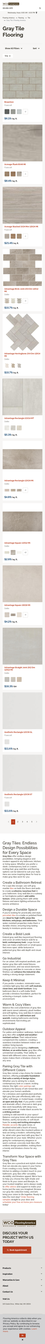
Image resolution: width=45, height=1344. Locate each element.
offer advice (10, 1186)
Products (7, 1268)
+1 (25, 174)
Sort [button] (35, 48)
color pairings (24, 1086)
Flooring (21, 18)
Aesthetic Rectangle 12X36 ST (18, 794)
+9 (25, 490)
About (5, 1286)
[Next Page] (36, 821)
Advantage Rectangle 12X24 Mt (19, 480)
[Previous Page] (8, 821)
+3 (25, 301)
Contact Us (8, 1292)
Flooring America (9, 18)
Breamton (9, 102)
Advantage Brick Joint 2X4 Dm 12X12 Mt (21, 290)
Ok (23, 1335)
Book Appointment (18, 1250)
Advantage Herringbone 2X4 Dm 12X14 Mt (22, 354)
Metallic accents (10, 1125)
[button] (10, 56)
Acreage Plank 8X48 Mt (15, 164)
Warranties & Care (11, 1280)
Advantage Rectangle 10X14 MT (19, 418)
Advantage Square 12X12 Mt (17, 543)
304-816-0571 (8, 8)
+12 (25, 552)
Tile (29, 18)
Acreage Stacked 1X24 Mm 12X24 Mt (21, 226)
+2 (25, 112)
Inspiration (7, 1274)
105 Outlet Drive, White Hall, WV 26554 (17, 1304)
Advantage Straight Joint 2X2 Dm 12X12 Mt (19, 668)
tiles (12, 888)
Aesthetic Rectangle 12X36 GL (18, 732)
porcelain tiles (9, 915)
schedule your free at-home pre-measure (22, 1202)
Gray (6, 56)
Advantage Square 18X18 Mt (17, 605)
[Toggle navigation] (40, 8)
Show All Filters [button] (12, 48)
